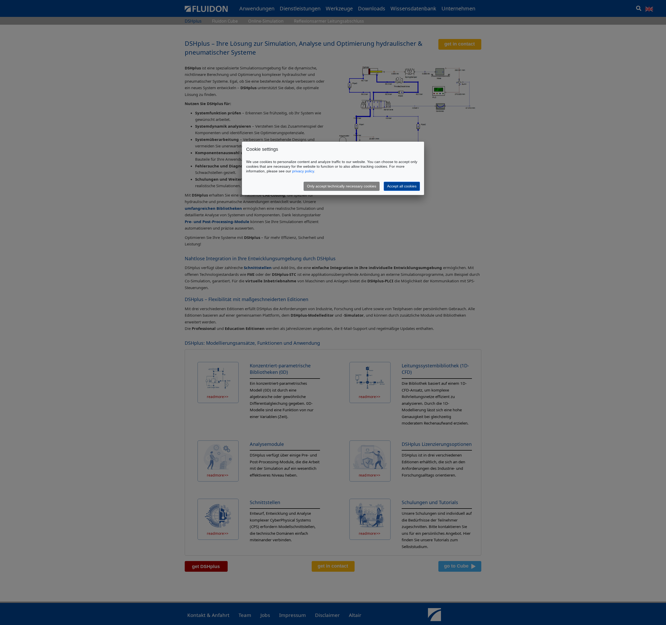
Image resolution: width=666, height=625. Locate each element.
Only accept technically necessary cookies (341, 186)
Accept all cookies (402, 186)
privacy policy (303, 171)
